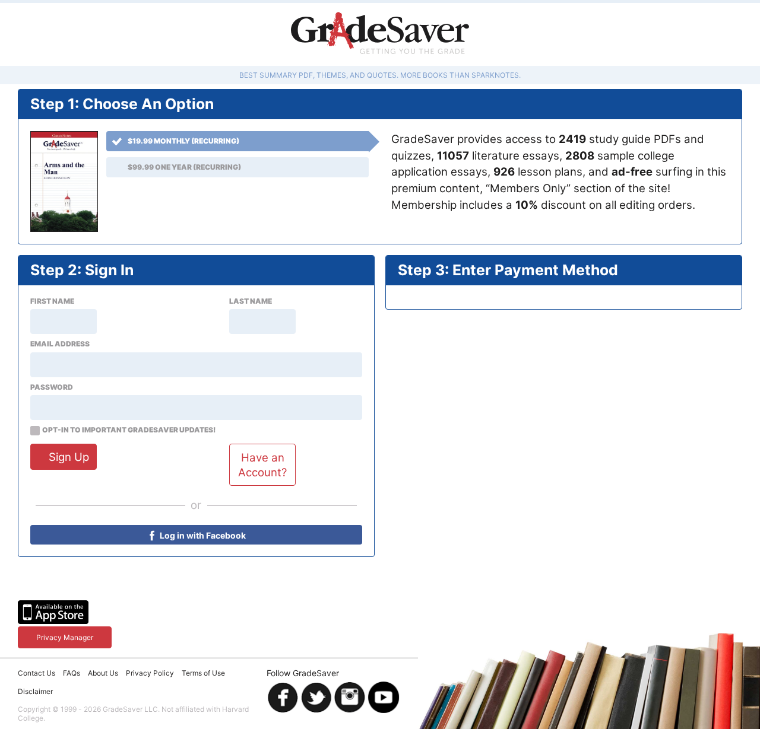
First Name (52, 301)
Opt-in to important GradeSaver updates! (129, 430)
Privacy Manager (64, 637)
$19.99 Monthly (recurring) (183, 140)
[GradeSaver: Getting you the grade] (380, 34)
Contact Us (36, 672)
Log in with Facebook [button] (202, 535)
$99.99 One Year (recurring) (184, 167)
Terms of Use (203, 672)
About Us (103, 672)
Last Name (250, 301)
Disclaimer (35, 691)
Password (51, 387)
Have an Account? (262, 464)
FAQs (71, 672)
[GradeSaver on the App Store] (53, 612)
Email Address (60, 344)
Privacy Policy (150, 672)
